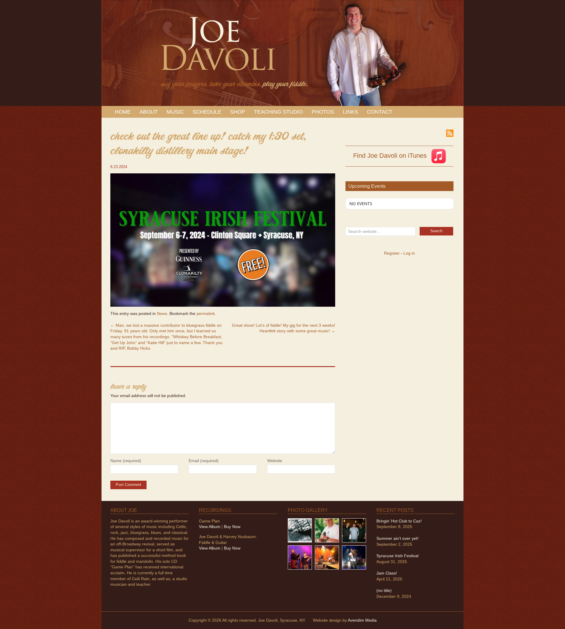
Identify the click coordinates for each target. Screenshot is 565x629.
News (162, 313)
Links (350, 112)
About (148, 112)
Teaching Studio (278, 112)
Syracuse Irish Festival (397, 555)
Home (123, 112)
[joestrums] (327, 529)
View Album (209, 526)
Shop (237, 112)
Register (392, 253)
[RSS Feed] (449, 132)
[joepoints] (300, 529)
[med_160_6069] (300, 557)
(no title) (384, 590)
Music (175, 112)
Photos (323, 112)
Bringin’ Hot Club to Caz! (399, 521)
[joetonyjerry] (354, 529)
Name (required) (125, 460)
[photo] (354, 557)
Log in (409, 253)
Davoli (217, 50)
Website (274, 460)
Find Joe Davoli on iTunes (390, 155)
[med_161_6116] (327, 557)
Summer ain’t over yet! (397, 538)
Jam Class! (386, 573)
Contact (379, 112)
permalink (206, 313)
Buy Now (232, 526)
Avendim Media (362, 620)
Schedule (206, 112)
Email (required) (204, 460)
